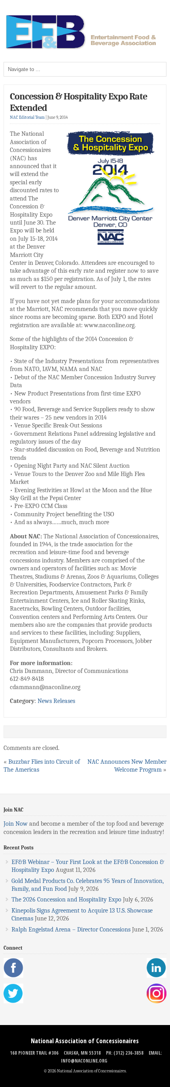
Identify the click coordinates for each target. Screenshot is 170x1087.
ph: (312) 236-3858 (125, 1053)
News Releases (56, 701)
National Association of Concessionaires (85, 1040)
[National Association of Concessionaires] (85, 48)
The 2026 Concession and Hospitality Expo (66, 899)
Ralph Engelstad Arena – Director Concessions (70, 929)
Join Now (16, 823)
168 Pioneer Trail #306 (34, 1053)
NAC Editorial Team (27, 117)
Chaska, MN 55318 (82, 1053)
